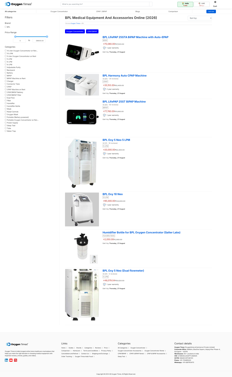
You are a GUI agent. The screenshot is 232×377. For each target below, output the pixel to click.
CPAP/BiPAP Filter (14, 95)
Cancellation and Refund (69, 353)
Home (63, 347)
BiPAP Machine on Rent (16, 78)
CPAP (9, 87)
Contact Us (85, 353)
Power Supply (12, 123)
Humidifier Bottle (13, 106)
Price (106, 347)
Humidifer (11, 103)
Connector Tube (13, 84)
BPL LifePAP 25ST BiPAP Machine (124, 101)
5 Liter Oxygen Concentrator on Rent (21, 56)
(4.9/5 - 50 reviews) (110, 105)
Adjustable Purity (14, 67)
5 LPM (9, 59)
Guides (71, 347)
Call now (211, 11)
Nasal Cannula (12, 112)
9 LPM (9, 64)
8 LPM (9, 62)
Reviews (98, 347)
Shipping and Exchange (100, 353)
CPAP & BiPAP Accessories (156, 353)
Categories (88, 347)
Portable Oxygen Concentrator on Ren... (23, 120)
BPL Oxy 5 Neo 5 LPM (116, 139)
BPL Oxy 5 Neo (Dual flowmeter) (123, 270)
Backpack (11, 70)
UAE (202, 4)
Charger (10, 81)
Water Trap (11, 131)
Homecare (76, 350)
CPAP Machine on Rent (16, 89)
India (186, 4)
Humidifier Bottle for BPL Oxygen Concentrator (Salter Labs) (141, 232)
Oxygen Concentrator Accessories (129, 350)
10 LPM (10, 53)
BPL (8, 27)
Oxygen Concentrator (59, 11)
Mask (9, 109)
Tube (9, 128)
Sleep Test (11, 125)
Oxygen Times (75, 23)
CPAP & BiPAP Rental (136, 353)
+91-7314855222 (185, 360)
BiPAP (9, 76)
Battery (10, 73)
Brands (78, 347)
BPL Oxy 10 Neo (113, 194)
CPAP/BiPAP (92, 31)
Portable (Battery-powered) (18, 117)
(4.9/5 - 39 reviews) (110, 79)
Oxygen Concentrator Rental (154, 350)
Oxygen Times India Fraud (84, 356)
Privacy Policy (106, 350)
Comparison (173, 11)
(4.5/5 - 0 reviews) (110, 274)
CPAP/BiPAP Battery (15, 92)
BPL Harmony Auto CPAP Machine (125, 75)
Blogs (137, 11)
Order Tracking (66, 356)
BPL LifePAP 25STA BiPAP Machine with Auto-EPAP (135, 37)
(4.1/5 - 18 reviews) (110, 143)
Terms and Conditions (90, 350)
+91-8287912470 (188, 362)
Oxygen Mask (12, 114)
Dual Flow (11, 98)
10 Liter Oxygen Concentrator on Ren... (22, 51)
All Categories (122, 347)
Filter (9, 101)
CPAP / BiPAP (101, 11)
